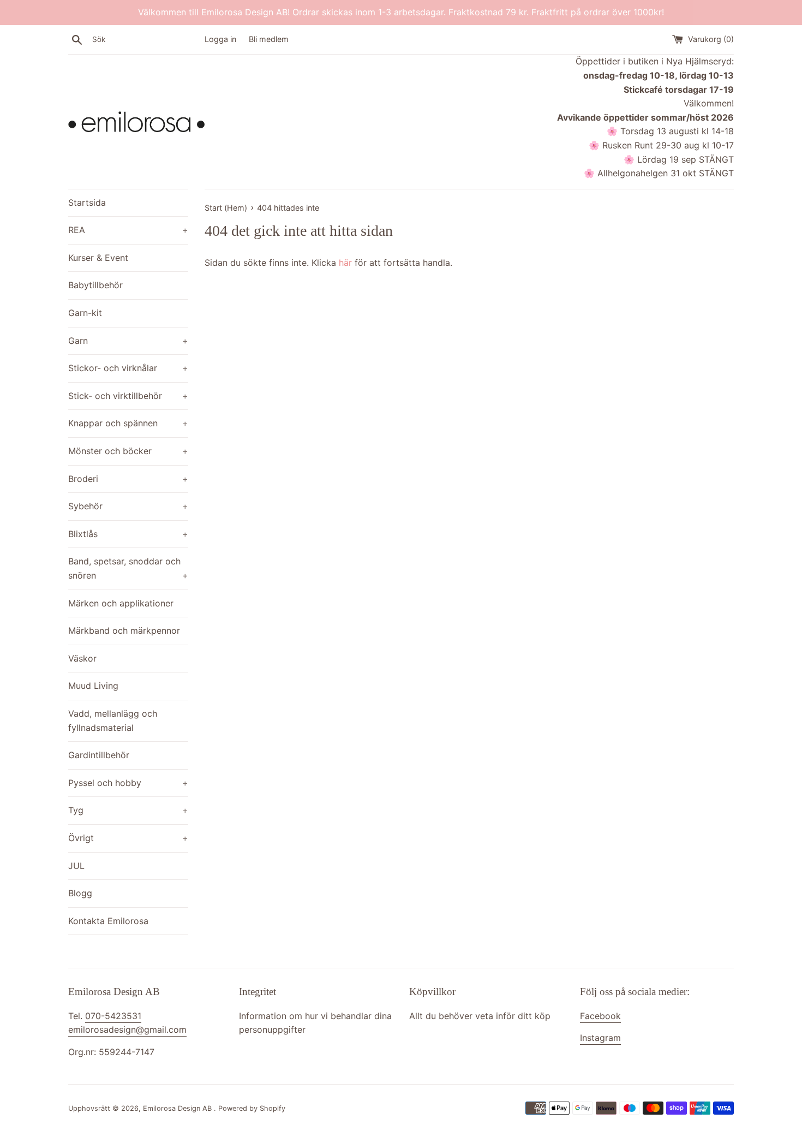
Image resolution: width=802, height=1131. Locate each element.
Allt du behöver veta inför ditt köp (479, 1015)
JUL (76, 865)
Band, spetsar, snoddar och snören (128, 568)
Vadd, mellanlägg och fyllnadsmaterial (112, 720)
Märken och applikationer (120, 603)
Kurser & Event (98, 257)
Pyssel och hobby (128, 782)
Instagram (600, 1037)
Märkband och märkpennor (124, 630)
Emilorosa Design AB (178, 1108)
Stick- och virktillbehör (128, 395)
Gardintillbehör (98, 754)
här (345, 262)
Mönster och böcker (128, 450)
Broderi (128, 478)
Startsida (87, 202)
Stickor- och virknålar (128, 367)
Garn (128, 340)
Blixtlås (128, 533)
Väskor (82, 658)
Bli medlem (269, 39)
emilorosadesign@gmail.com (127, 1029)
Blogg (80, 893)
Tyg (128, 810)
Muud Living (93, 685)
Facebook (600, 1015)
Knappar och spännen (128, 423)
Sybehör (128, 506)
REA (128, 229)
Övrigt (128, 837)
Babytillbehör (95, 284)
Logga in (220, 39)
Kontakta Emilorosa (108, 920)
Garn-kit (85, 312)
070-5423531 (113, 1015)
